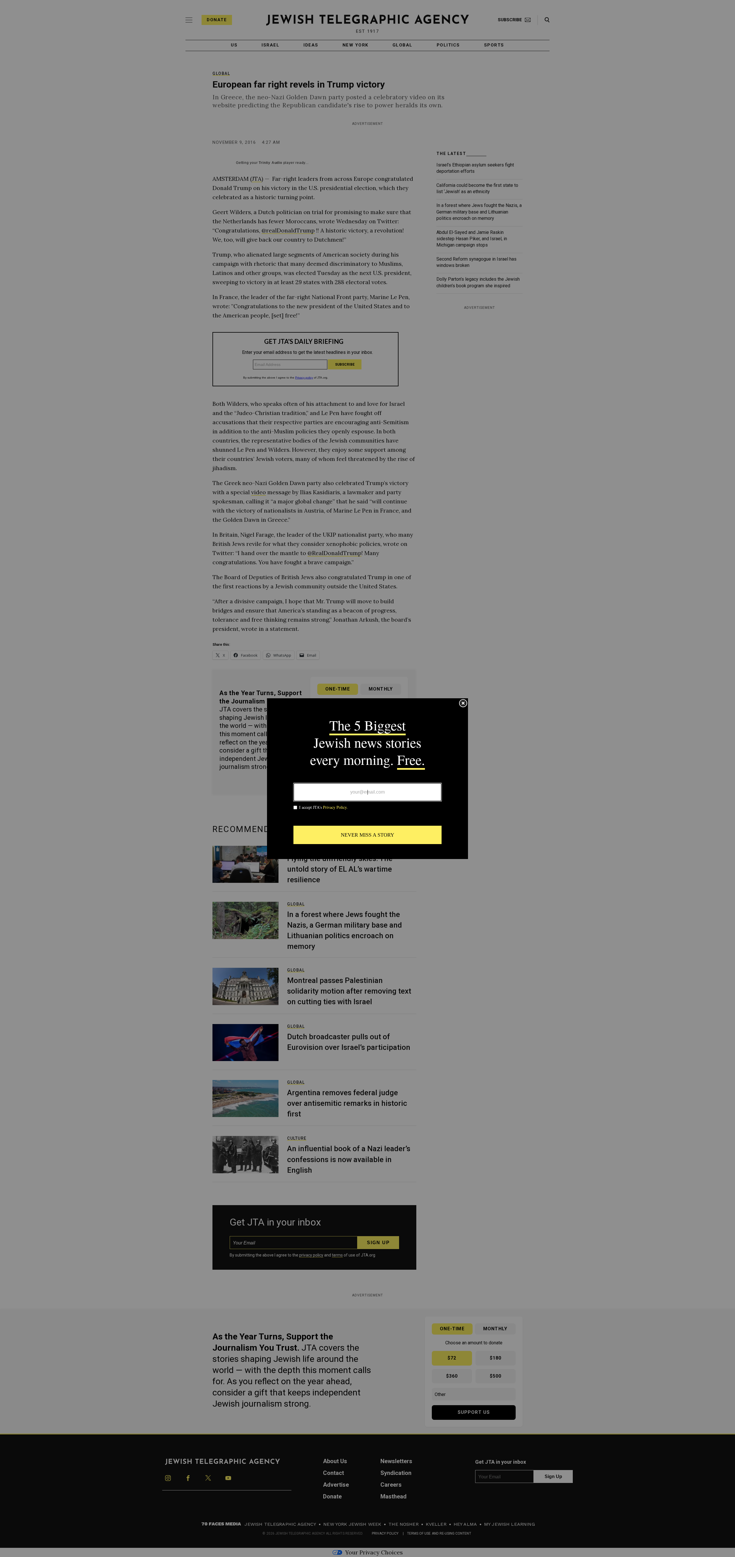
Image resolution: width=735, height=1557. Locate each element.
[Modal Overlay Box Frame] (367, 778)
